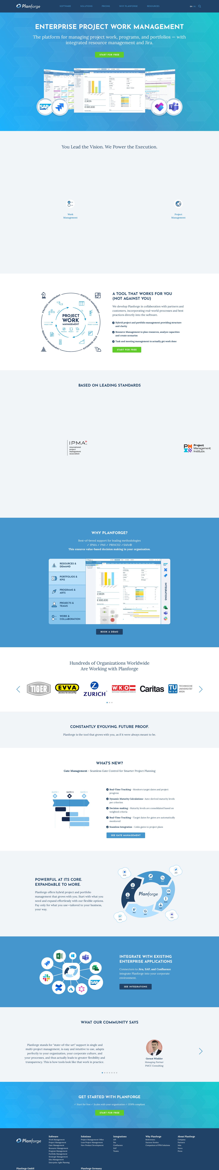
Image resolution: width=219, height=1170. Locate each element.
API (114, 1139)
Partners (181, 1142)
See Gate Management (126, 835)
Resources (153, 6)
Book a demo (109, 632)
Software (65, 6)
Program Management (58, 1151)
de (194, 6)
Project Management (57, 1142)
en (191, 6)
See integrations (135, 987)
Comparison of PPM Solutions (158, 1145)
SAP (115, 1148)
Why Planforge (128, 6)
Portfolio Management (58, 1154)
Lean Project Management (92, 1142)
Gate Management (56, 1145)
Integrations (119, 1136)
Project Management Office (92, 1139)
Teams (116, 1151)
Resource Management (58, 1148)
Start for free (109, 55)
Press (180, 1151)
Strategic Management (58, 1157)
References (150, 1139)
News (180, 1148)
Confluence (118, 1145)
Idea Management (56, 1159)
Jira (114, 1142)
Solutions (86, 6)
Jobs (179, 1145)
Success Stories (152, 1142)
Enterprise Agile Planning (59, 1162)
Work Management (57, 1139)
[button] (18, 689)
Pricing (106, 6)
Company (181, 1139)
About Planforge (186, 1136)
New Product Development (92, 1145)
